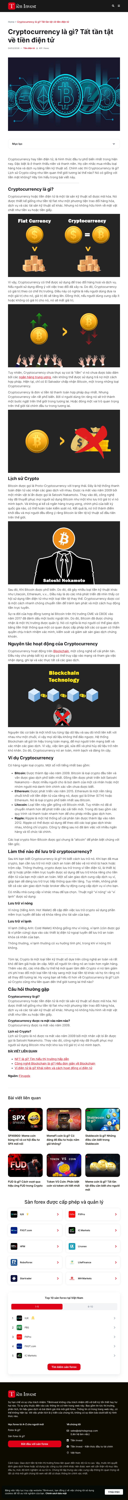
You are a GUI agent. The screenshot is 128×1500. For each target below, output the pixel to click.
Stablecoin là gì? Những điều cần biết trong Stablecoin (100, 1139)
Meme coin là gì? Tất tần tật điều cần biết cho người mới (102, 1185)
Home (11, 21)
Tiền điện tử (29, 48)
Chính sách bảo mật (56, 1493)
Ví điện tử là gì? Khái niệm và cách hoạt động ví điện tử (53, 1068)
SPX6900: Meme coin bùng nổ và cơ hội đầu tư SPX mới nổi (24, 1139)
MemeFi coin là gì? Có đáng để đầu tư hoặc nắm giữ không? (63, 1139)
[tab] (36, 1306)
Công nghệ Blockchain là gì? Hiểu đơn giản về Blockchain (55, 1063)
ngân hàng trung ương (35, 377)
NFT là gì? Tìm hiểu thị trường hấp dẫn (42, 1059)
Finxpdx (24, 1076)
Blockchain (61, 651)
